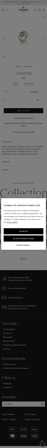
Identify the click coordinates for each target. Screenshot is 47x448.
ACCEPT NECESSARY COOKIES (23, 238)
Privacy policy (12, 222)
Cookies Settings (22, 245)
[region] (23, 224)
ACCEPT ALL (23, 231)
